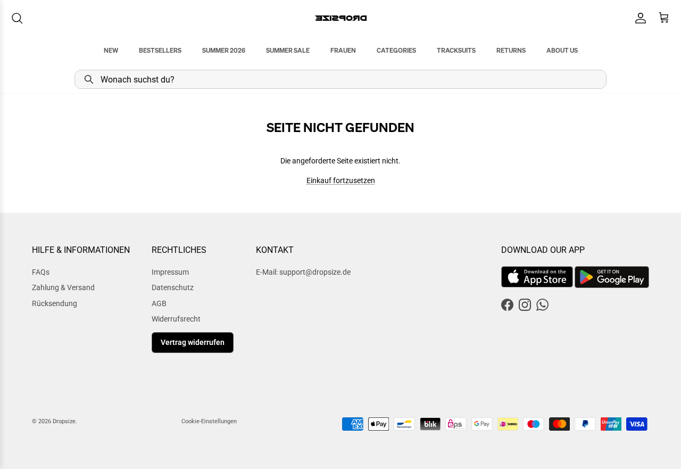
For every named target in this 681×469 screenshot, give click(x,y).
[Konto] (638, 18)
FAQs (40, 272)
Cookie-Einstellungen (209, 421)
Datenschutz (173, 287)
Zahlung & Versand (63, 287)
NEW (111, 50)
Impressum (170, 272)
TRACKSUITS (456, 50)
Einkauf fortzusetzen (340, 180)
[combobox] (340, 79)
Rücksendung (54, 303)
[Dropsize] (341, 18)
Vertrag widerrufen (193, 342)
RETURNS (511, 50)
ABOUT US (562, 50)
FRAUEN (343, 50)
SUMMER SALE (288, 50)
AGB (159, 303)
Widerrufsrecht (176, 319)
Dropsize (64, 421)
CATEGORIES (396, 50)
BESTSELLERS (160, 50)
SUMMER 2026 (223, 50)
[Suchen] (17, 18)
